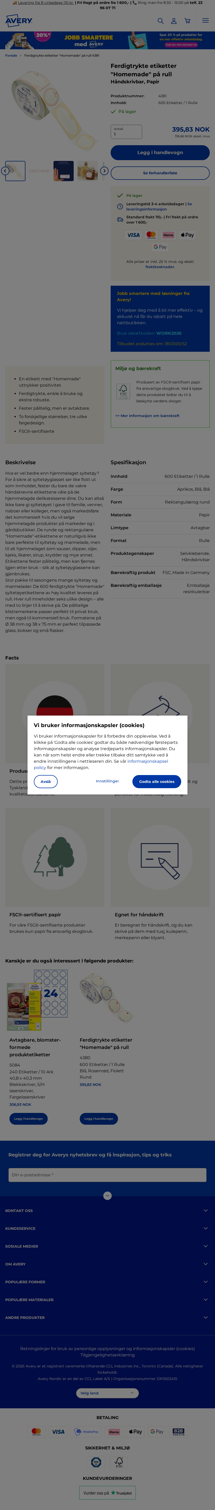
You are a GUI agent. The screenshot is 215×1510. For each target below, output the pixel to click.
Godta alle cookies (156, 781)
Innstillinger (107, 781)
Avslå (46, 781)
